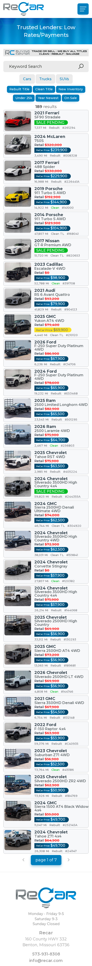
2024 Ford (45, 371)
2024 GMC (45, 503)
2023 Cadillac (48, 264)
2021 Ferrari (46, 113)
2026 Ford (45, 342)
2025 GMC (45, 316)
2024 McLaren (49, 136)
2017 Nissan (46, 240)
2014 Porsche (48, 214)
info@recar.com (46, 960)
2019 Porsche (48, 188)
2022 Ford (45, 724)
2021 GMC (44, 698)
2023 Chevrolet (50, 750)
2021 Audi (44, 290)
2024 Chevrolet (51, 478)
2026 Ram (45, 426)
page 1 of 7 (46, 859)
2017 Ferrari (46, 162)
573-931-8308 (46, 954)
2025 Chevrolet (50, 452)
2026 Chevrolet (50, 672)
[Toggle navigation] (83, 9)
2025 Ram (45, 400)
